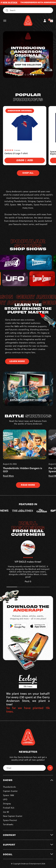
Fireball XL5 (8, 807)
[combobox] (28, 10)
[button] (5, 20)
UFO (5, 799)
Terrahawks (8, 824)
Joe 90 (6, 811)
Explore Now (28, 61)
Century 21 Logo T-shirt (16, 153)
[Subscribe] (50, 768)
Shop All (27, 172)
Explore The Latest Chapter (28, 399)
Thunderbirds (9, 786)
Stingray (7, 803)
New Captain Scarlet (12, 816)
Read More (28, 484)
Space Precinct (10, 820)
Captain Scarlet (10, 791)
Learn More (17, 361)
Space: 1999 (8, 795)
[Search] (6, 10)
